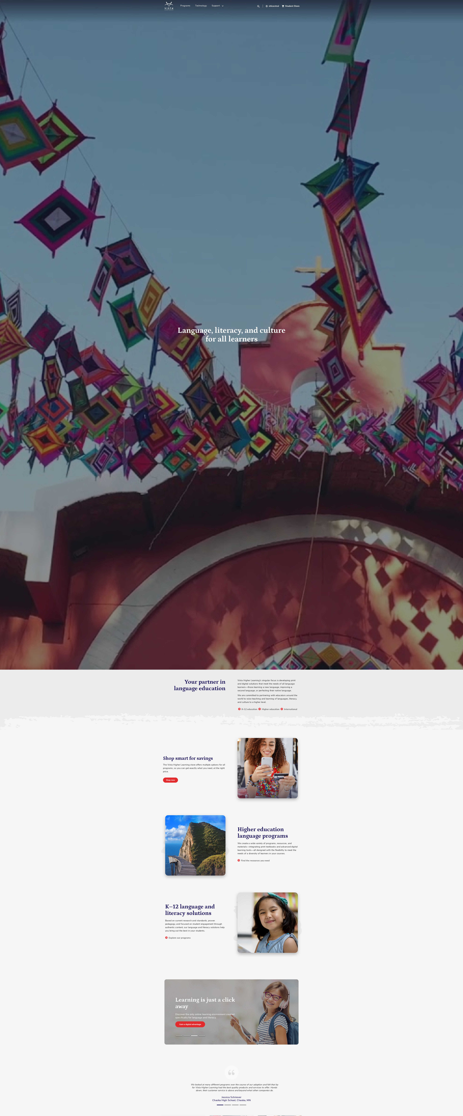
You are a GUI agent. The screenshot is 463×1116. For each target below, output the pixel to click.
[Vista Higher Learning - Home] (171, 6)
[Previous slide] (160, 1003)
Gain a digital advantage (190, 1024)
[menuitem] (186, 6)
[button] (258, 6)
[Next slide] (303, 1003)
